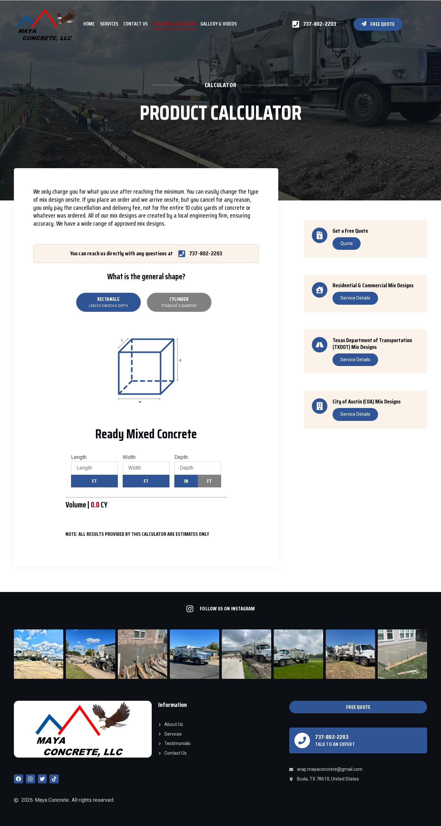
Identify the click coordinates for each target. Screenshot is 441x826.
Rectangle (108, 302)
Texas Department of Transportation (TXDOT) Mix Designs (372, 344)
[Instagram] (30, 779)
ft (94, 481)
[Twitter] (42, 779)
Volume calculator (174, 24)
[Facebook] (18, 779)
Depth (181, 457)
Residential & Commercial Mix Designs (373, 285)
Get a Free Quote (350, 230)
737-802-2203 (331, 736)
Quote (346, 243)
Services (109, 24)
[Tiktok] (54, 779)
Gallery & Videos (218, 24)
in (186, 481)
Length (79, 457)
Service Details (355, 298)
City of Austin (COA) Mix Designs (367, 401)
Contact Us (135, 24)
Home (89, 24)
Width (129, 457)
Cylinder (179, 302)
